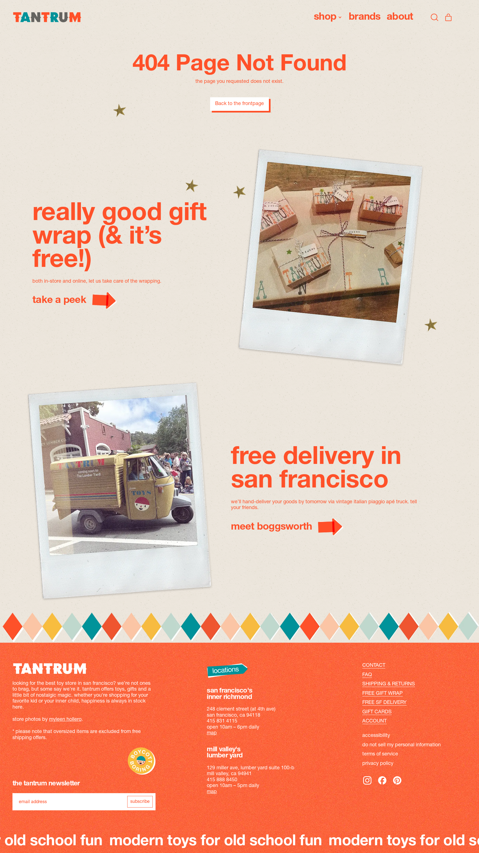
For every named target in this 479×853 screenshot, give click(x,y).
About (400, 17)
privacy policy (377, 763)
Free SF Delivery (384, 702)
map (212, 733)
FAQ (367, 675)
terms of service (380, 754)
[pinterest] (397, 784)
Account (374, 721)
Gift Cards (377, 712)
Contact (373, 665)
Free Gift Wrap (382, 693)
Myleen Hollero (65, 719)
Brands (365, 17)
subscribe (140, 802)
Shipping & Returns (388, 684)
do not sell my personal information (401, 745)
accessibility (376, 735)
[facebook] (382, 784)
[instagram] (367, 784)
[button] (435, 17)
